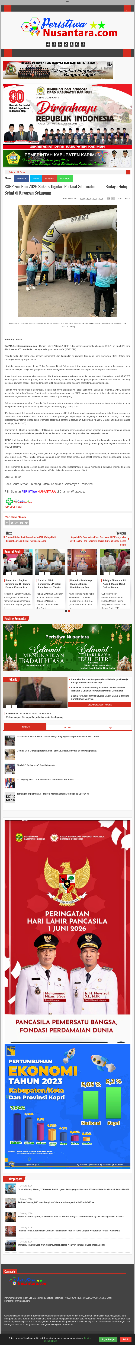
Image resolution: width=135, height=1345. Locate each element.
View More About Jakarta (100, 705)
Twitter (36, 178)
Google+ (49, 178)
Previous (5, 562)
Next (128, 562)
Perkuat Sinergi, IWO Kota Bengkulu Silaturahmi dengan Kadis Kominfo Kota (56, 1202)
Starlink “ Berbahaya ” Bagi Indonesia (36, 765)
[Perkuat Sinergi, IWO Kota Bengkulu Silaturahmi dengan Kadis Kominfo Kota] (10, 1203)
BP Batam (21, 172)
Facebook (21, 178)
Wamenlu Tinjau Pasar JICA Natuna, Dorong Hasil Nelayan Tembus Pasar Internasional (61, 1245)
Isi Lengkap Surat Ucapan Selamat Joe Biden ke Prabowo (45, 779)
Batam (12, 172)
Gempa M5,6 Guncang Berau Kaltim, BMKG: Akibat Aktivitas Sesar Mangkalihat (57, 751)
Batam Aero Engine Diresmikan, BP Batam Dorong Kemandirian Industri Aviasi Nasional (17, 587)
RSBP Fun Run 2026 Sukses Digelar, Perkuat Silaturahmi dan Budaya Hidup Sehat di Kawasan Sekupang (66, 189)
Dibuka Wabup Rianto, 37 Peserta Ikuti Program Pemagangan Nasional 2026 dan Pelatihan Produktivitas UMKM (73, 1189)
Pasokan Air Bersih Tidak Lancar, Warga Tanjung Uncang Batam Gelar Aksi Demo (58, 736)
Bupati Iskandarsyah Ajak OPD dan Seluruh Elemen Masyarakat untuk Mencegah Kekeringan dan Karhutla (71, 1216)
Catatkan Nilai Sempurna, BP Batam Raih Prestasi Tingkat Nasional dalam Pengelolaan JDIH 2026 (50, 587)
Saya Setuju (108, 1339)
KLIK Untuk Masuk (13, 507)
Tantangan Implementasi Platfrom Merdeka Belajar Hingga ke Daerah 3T (53, 794)
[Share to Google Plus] (28, 565)
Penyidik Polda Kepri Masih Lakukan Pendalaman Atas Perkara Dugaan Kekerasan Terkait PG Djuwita (69, 1231)
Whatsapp (26, 522)
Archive (67, 727)
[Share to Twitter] (24, 565)
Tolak (126, 1339)
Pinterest (21, 522)
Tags (109, 727)
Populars (25, 727)
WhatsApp (65, 178)
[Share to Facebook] (19, 565)
